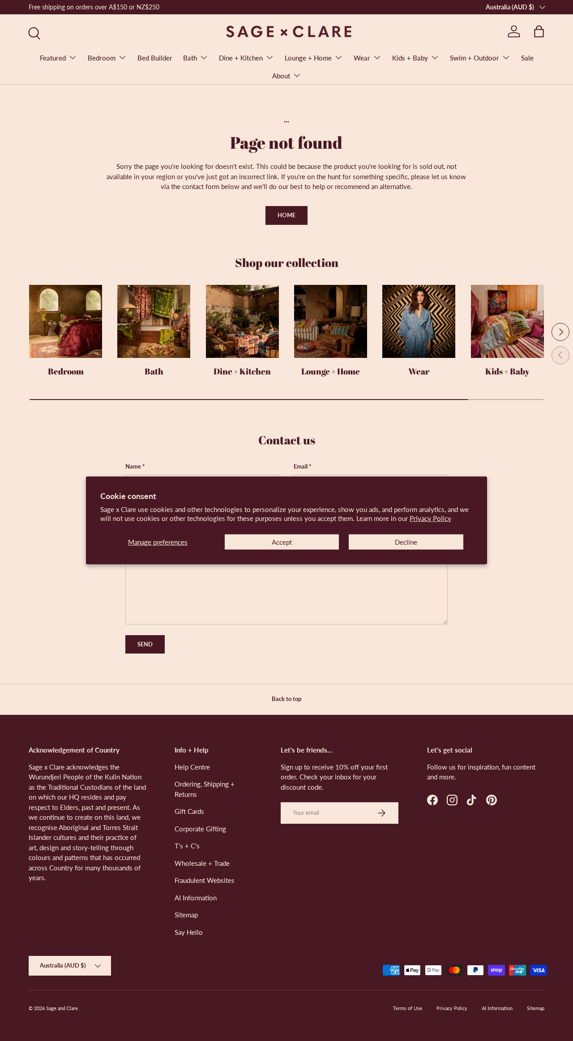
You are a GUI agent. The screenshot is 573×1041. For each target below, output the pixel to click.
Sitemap (186, 915)
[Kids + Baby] (507, 321)
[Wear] (418, 321)
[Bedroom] (65, 321)
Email (301, 466)
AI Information (196, 898)
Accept (282, 542)
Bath (190, 58)
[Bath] (153, 321)
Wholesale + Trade (202, 863)
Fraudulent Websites (205, 880)
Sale (527, 58)
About (281, 76)
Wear (362, 58)
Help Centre (192, 767)
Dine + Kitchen (241, 58)
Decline (406, 542)
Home (286, 215)
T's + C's (187, 846)
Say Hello (189, 932)
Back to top (286, 698)
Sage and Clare (62, 1008)
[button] (539, 31)
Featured (53, 58)
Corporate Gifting (200, 829)
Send (145, 644)
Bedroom (101, 58)
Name (133, 466)
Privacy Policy (430, 518)
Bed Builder (154, 58)
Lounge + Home (308, 58)
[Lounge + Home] (330, 321)
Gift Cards (189, 811)
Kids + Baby (410, 58)
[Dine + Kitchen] (242, 321)
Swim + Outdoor (474, 58)
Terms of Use (407, 1008)
